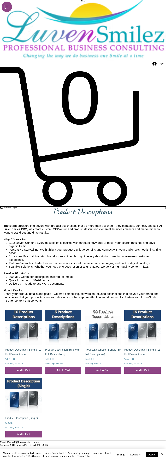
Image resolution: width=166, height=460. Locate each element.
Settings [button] (121, 454)
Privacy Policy (84, 456)
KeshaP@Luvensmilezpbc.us (23, 442)
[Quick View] (23, 327)
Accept (151, 454)
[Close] (162, 454)
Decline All (135, 454)
